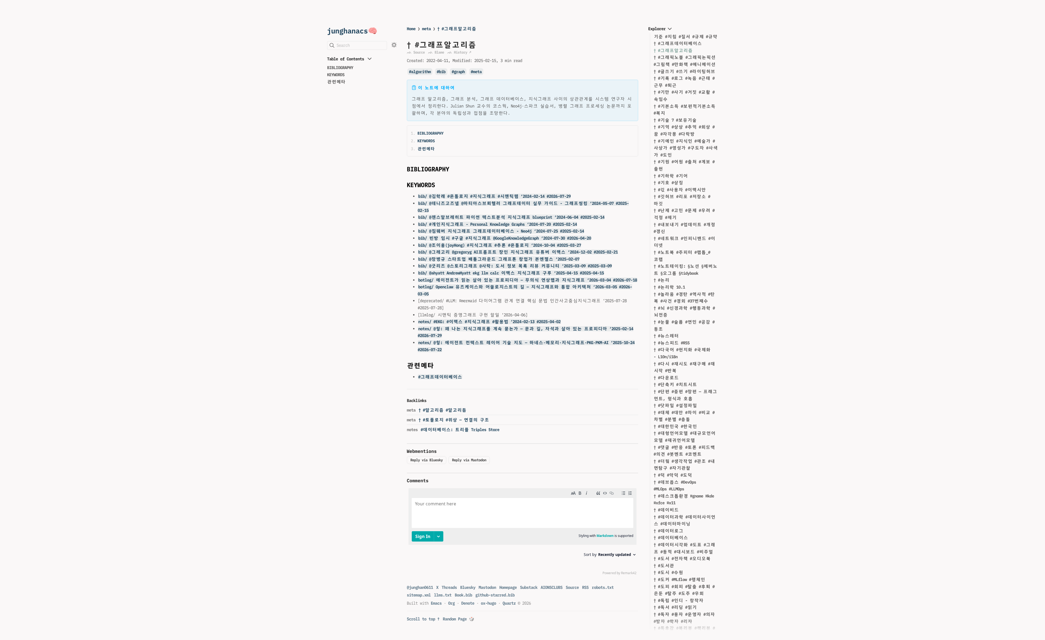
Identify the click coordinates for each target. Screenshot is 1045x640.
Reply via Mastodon (469, 460)
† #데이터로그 (668, 530)
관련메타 (336, 81)
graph (459, 71)
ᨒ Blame (436, 52)
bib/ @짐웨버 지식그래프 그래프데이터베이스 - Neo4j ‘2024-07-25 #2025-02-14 (501, 231)
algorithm (421, 71)
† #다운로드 (666, 377)
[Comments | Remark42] (522, 533)
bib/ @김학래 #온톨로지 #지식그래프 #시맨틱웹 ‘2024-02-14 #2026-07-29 (494, 196)
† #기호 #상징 (668, 182)
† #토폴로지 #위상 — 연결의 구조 (454, 419)
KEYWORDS (336, 74)
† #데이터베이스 (671, 537)
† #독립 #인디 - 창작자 (678, 600)
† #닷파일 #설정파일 (675, 405)
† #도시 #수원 (668, 572)
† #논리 (661, 280)
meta (426, 28)
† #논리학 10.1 (669, 287)
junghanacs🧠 (352, 30)
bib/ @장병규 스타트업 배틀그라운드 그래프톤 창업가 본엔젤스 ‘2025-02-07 (498, 259)
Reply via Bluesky (426, 460)
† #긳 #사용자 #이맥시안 (680, 189)
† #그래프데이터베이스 (678, 43)
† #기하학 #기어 (671, 175)
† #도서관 (664, 565)
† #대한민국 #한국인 (675, 426)
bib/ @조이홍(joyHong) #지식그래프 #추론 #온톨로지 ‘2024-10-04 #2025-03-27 (499, 245)
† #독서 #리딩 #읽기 (675, 607)
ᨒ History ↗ (459, 52)
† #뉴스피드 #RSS (672, 342)
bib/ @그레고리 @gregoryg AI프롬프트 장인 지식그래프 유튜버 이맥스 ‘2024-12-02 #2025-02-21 (518, 252)
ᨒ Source (416, 52)
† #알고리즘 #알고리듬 (442, 410)
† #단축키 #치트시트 (675, 384)
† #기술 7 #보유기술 (675, 120)
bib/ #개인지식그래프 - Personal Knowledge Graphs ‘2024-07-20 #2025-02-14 (497, 224)
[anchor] (454, 169)
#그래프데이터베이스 (440, 376)
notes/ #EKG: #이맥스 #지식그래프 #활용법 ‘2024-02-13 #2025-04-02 (489, 321)
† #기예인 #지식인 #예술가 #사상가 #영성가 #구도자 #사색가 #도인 (686, 147)
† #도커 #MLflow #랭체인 (679, 579)
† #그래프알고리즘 (456, 28)
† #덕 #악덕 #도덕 (673, 475)
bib (442, 71)
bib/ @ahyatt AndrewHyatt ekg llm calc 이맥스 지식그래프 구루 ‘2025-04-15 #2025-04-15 (511, 273)
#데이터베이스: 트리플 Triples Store (460, 429)
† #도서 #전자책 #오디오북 (682, 558)
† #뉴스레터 (666, 335)
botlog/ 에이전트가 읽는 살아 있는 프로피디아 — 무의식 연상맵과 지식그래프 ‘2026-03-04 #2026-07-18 (527, 280)
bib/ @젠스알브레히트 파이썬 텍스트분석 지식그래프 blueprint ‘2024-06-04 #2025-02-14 (511, 217)
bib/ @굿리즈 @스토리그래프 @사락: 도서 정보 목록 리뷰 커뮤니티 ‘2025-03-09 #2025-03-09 (515, 265)
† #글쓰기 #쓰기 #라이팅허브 (684, 71)
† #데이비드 (666, 509)
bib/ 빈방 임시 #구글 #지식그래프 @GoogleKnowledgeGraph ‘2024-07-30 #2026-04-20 (504, 238)
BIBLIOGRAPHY (340, 67)
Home (411, 28)
